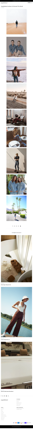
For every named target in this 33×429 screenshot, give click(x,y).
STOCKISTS (2, 413)
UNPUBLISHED (15, 426)
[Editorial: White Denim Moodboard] (16, 365)
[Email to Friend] (20, 226)
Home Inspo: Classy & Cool (6, 284)
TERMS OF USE (2, 418)
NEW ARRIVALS (18, 400)
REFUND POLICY (18, 405)
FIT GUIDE (17, 401)
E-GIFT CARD (2, 412)
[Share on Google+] (18, 226)
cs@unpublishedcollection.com (20, 408)
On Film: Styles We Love (5, 339)
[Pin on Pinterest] (16, 226)
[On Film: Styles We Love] (16, 312)
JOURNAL (2, 411)
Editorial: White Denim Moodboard (7, 391)
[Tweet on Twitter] (14, 226)
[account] (30, 2)
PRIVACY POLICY (3, 417)
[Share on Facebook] (12, 226)
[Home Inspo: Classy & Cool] (16, 258)
